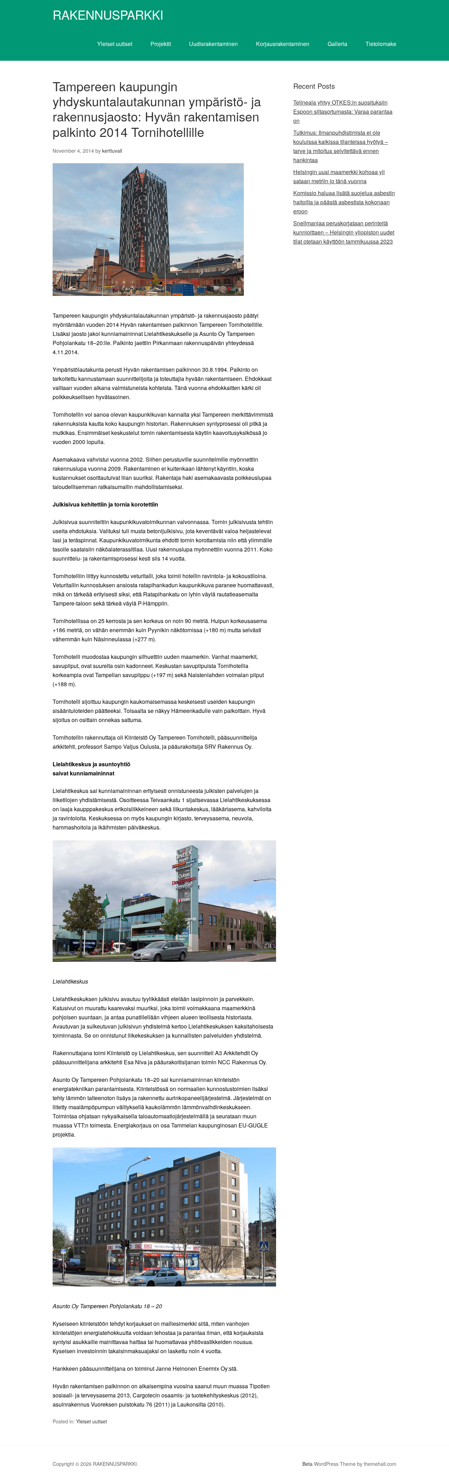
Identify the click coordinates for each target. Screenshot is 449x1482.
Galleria (337, 44)
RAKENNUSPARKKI (108, 14)
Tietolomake (381, 44)
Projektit (160, 44)
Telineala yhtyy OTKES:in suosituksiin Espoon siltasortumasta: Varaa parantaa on (343, 111)
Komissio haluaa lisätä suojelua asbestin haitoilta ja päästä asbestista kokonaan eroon (344, 202)
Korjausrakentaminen (282, 44)
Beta (307, 1463)
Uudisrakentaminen (213, 44)
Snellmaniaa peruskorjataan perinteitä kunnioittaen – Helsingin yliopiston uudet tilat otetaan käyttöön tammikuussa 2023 (343, 232)
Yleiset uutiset (114, 44)
